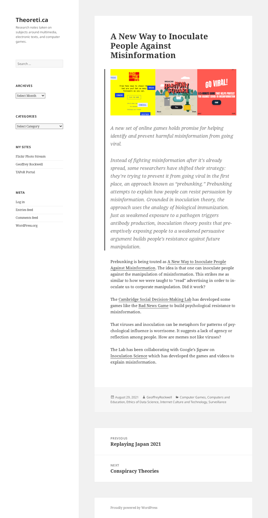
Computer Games (193, 397)
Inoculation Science (128, 355)
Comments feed (27, 217)
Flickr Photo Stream (31, 156)
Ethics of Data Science (142, 402)
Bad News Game (153, 305)
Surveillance (217, 402)
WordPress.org (26, 225)
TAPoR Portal (25, 172)
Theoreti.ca (32, 20)
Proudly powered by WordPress (133, 507)
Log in (20, 202)
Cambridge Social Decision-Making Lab (155, 299)
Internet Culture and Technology (183, 402)
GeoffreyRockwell (159, 397)
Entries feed (24, 210)
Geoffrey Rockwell (29, 164)
